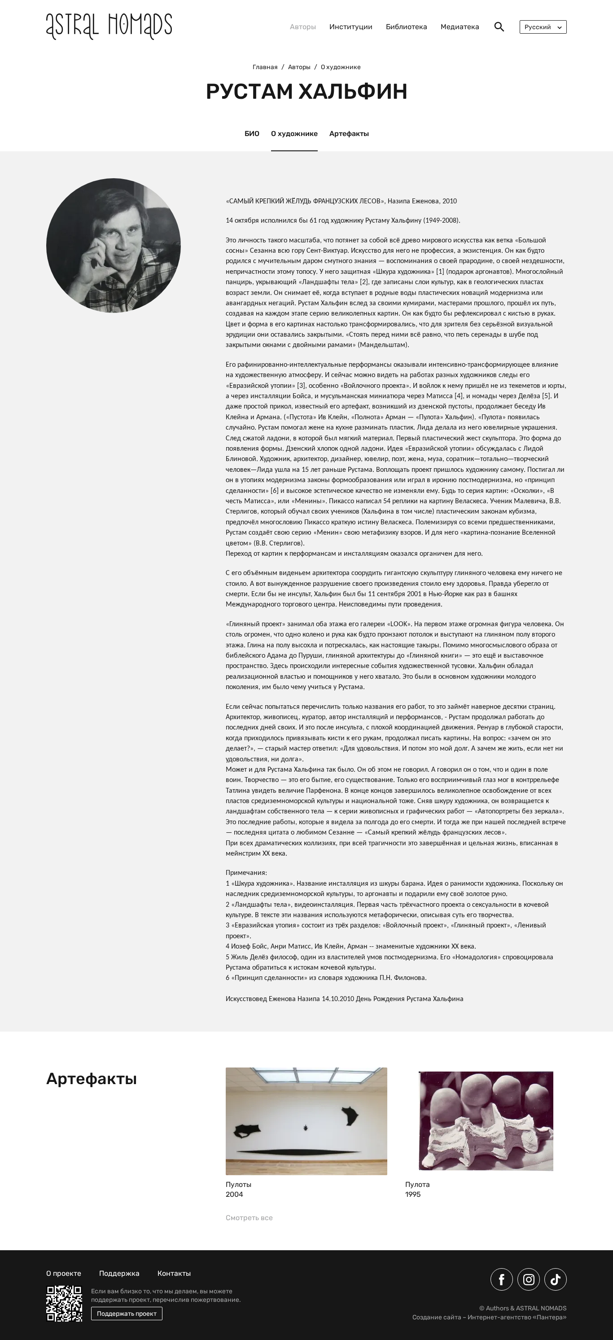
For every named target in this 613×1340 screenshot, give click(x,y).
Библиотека (406, 26)
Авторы (303, 26)
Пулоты (238, 1184)
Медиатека (460, 26)
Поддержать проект (127, 1314)
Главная (265, 67)
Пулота (417, 1184)
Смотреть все (249, 1217)
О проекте (63, 1273)
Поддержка (119, 1273)
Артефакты (349, 133)
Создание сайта (436, 1317)
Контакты (174, 1273)
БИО (252, 133)
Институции (350, 26)
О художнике (294, 133)
